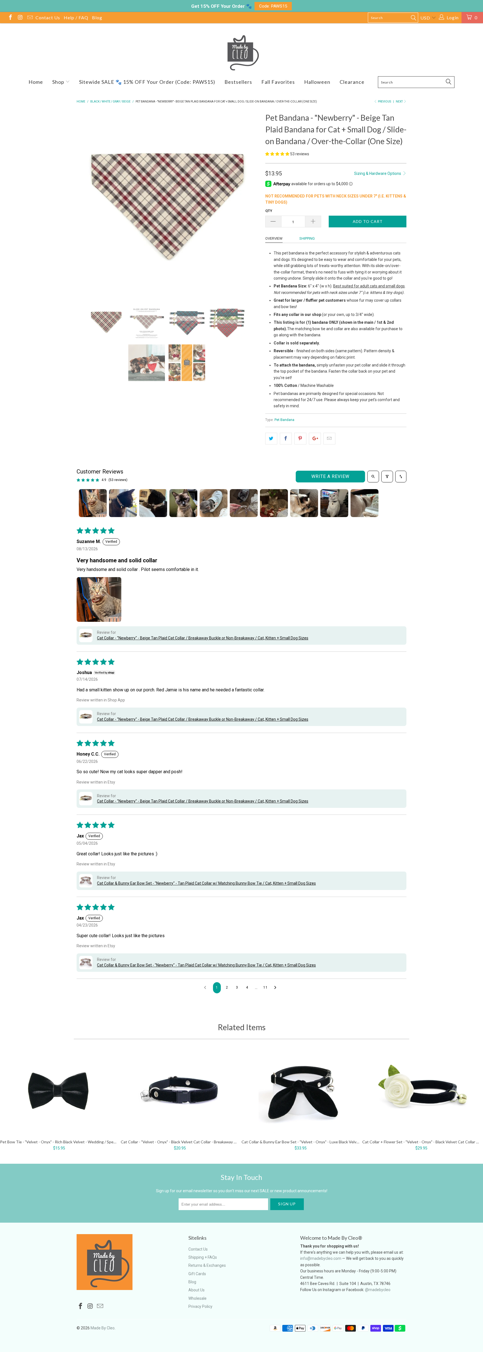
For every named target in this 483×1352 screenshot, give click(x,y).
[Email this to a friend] (329, 438)
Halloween (317, 82)
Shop (58, 82)
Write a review (330, 476)
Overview (274, 238)
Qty (268, 211)
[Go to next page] (276, 987)
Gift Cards (197, 1274)
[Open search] (373, 476)
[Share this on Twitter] (271, 438)
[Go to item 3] (153, 503)
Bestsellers (238, 82)
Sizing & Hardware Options (378, 173)
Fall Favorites (278, 82)
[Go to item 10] (364, 503)
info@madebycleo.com (320, 1258)
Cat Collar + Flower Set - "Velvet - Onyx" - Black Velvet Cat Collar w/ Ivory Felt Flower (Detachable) (421, 1092)
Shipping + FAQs (202, 1257)
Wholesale (197, 1298)
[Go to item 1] (93, 503)
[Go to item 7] (274, 503)
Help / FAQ (76, 17)
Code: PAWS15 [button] (273, 6)
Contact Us (47, 17)
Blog (97, 17)
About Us (196, 1290)
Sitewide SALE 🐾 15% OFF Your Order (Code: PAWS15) (147, 82)
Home (36, 82)
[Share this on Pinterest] (300, 438)
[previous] (86, 203)
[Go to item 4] (183, 503)
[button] (277, 154)
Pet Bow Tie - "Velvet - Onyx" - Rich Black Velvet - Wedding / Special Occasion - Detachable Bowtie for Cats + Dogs (59, 1092)
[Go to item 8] (304, 503)
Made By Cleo (103, 1328)
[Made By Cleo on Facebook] (10, 18)
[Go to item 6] (244, 503)
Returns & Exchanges (207, 1265)
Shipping (307, 238)
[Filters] (387, 476)
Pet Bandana (284, 420)
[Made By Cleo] (241, 53)
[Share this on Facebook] (286, 438)
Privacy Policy (200, 1306)
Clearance (352, 82)
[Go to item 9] (334, 503)
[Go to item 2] (123, 503)
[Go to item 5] (214, 503)
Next (399, 101)
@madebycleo (377, 1289)
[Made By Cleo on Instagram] (20, 18)
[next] (250, 203)
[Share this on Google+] (315, 438)
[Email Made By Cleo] (30, 18)
